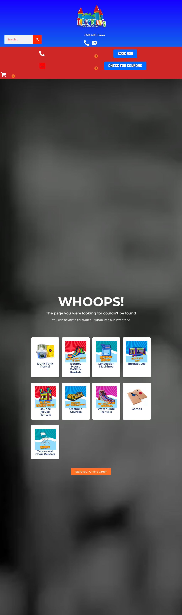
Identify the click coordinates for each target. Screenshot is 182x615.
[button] (42, 66)
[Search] (37, 39)
